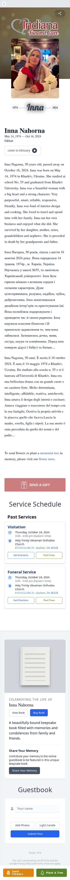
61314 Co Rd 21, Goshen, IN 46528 (36, 548)
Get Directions (20, 555)
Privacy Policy (25, 863)
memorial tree (49, 453)
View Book (18, 712)
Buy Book (39, 712)
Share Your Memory (24, 770)
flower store (47, 459)
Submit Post (35, 834)
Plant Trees (49, 555)
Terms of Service (45, 863)
